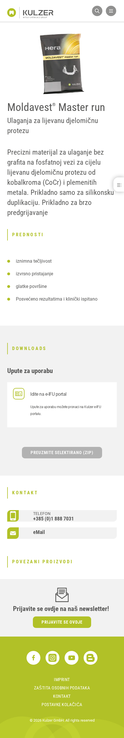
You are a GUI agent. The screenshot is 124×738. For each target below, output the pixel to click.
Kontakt (62, 696)
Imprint (62, 679)
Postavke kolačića (62, 704)
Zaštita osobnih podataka (62, 688)
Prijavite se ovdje (62, 622)
